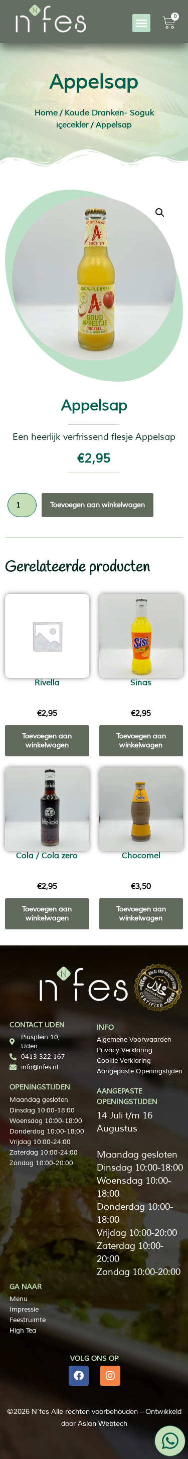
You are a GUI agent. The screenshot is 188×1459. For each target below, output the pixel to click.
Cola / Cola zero (47, 856)
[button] (141, 23)
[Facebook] (79, 1376)
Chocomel (141, 856)
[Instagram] (110, 1376)
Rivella (47, 683)
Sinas (140, 683)
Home (46, 113)
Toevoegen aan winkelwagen (97, 505)
